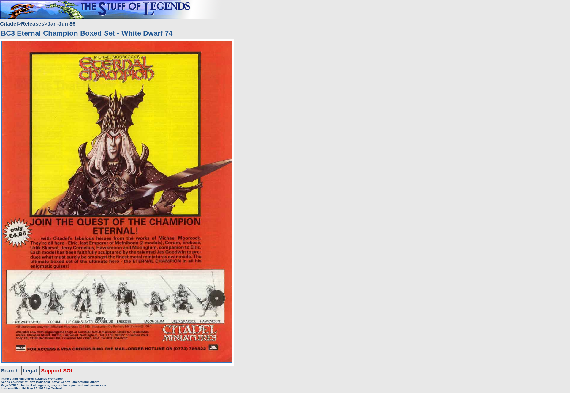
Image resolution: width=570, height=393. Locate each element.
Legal (30, 371)
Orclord (56, 388)
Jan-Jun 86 (61, 24)
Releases (32, 24)
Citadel (9, 24)
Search (10, 371)
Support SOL (57, 371)
